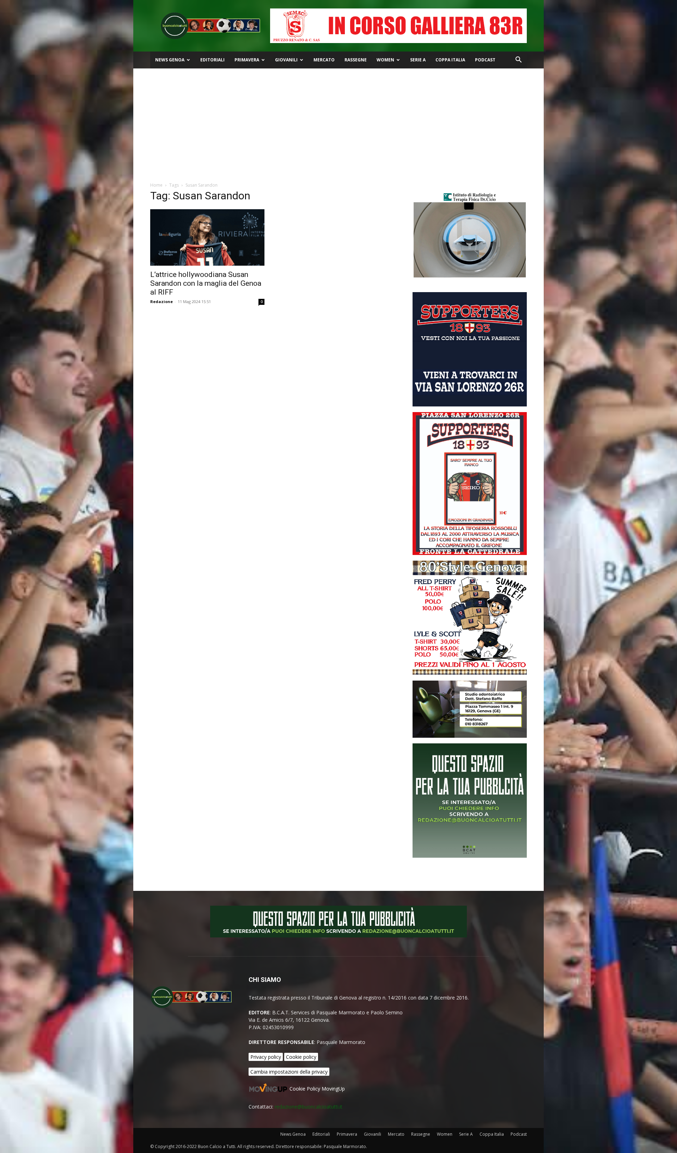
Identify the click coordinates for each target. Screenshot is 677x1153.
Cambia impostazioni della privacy (289, 1071)
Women (385, 60)
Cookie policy (301, 1057)
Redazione (161, 301)
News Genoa (169, 60)
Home (156, 185)
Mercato (324, 60)
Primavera (246, 60)
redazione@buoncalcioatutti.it (308, 1106)
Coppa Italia (450, 60)
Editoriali (212, 60)
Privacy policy (265, 1057)
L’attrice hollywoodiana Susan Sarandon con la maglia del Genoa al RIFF (205, 283)
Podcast (485, 60)
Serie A (418, 60)
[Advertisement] (338, 121)
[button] (518, 60)
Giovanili (286, 60)
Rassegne (355, 60)
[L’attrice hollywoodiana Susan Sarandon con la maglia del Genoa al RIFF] (207, 237)
